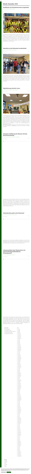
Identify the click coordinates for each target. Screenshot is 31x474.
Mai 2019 (19, 392)
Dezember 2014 (19, 442)
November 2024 (19, 347)
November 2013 (19, 452)
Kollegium (15, 214)
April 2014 (19, 449)
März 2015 (19, 440)
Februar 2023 (19, 364)
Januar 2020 (19, 384)
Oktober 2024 (19, 348)
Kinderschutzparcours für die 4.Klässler (9, 333)
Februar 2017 (19, 417)
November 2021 (19, 373)
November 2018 (19, 398)
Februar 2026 (19, 333)
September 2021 (19, 375)
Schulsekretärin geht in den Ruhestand (13, 213)
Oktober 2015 (19, 433)
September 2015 (19, 434)
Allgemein (10, 214)
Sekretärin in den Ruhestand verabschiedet (14, 48)
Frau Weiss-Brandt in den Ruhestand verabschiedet (10, 331)
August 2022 (19, 367)
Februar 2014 (19, 451)
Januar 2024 (19, 356)
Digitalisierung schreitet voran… (12, 88)
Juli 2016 (19, 424)
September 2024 (19, 349)
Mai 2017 (19, 416)
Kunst (5, 465)
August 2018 (19, 400)
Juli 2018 (19, 401)
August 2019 (19, 389)
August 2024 (19, 350)
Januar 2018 (19, 408)
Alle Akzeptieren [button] (9, 472)
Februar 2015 (19, 441)
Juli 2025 (19, 339)
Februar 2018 (19, 407)
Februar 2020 (19, 383)
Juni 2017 (19, 415)
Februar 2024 (19, 355)
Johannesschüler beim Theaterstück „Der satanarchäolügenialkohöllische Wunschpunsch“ (14, 251)
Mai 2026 (19, 330)
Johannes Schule (6, 214)
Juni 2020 (19, 382)
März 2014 (19, 450)
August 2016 (19, 423)
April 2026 (19, 331)
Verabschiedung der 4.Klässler (8, 330)
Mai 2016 (19, 426)
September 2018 (19, 399)
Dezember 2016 (19, 418)
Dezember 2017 (19, 409)
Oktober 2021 (19, 374)
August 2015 (19, 435)
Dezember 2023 (19, 357)
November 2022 (19, 366)
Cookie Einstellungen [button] (3, 472)
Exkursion (13, 254)
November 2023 (19, 358)
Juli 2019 (19, 390)
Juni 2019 (19, 391)
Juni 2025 (19, 340)
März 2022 (19, 372)
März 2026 (19, 332)
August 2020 (19, 381)
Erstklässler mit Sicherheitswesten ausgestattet (16, 7)
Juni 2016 (19, 425)
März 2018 (19, 406)
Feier (13, 214)
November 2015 (19, 432)
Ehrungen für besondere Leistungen (8, 332)
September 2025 (19, 338)
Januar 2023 (19, 365)
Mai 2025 (19, 341)
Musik (5, 466)
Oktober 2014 (19, 443)
